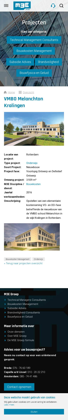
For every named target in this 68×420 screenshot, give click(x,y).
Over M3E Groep (17, 335)
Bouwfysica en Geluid (34, 73)
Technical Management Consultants (34, 40)
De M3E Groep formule (20, 340)
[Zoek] (62, 6)
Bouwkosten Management (34, 51)
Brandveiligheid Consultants (23, 312)
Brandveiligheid (48, 62)
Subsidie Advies (20, 62)
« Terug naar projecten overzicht (23, 263)
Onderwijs (31, 163)
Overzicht (28, 92)
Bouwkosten (33, 184)
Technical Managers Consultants (26, 299)
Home (11, 92)
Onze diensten (16, 331)
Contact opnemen (19, 387)
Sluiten (34, 411)
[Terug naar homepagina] (29, 5)
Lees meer (9, 404)
